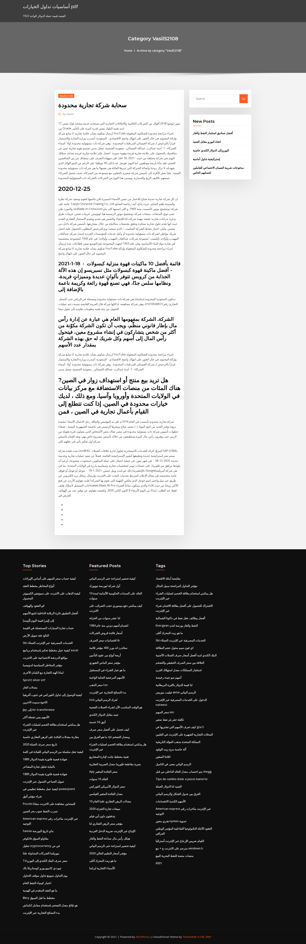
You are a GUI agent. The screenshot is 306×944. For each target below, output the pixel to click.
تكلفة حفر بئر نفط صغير (170, 720)
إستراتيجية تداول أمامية (206, 159)
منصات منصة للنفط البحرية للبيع (175, 856)
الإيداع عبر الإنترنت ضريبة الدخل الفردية (112, 831)
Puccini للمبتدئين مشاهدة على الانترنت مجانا (49, 804)
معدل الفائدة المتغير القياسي (106, 794)
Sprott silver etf (34, 680)
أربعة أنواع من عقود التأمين (105, 655)
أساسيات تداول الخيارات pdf (50, 6)
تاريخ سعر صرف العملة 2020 (40, 744)
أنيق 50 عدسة (97, 722)
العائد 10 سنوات (98, 779)
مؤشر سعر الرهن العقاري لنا (106, 824)
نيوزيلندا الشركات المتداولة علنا (41, 853)
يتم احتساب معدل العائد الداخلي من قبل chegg (183, 772)
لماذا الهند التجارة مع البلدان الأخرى (43, 672)
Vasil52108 (66, 95)
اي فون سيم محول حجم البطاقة (174, 648)
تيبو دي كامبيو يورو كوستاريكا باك (42, 868)
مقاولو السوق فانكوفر (36, 838)
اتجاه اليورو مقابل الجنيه (207, 142)
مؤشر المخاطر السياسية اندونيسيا (42, 665)
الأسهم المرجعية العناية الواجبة (107, 677)
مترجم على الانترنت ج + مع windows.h (179, 848)
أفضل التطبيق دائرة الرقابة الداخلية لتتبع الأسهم (50, 613)
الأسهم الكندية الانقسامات (171, 801)
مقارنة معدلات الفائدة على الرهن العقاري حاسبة (51, 737)
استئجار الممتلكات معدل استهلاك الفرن (179, 670)
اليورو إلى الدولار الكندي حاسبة (211, 150)
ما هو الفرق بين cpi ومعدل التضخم (109, 737)
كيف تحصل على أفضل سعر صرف (109, 729)
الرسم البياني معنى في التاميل (173, 764)
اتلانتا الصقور (163, 757)
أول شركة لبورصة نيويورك (104, 586)
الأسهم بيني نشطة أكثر (36, 717)
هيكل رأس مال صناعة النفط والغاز (109, 838)
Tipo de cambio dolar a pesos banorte (182, 779)
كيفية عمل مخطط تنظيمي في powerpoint (49, 789)
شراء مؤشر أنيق (32, 796)
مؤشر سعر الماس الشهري (104, 663)
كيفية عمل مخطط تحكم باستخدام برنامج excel (50, 650)
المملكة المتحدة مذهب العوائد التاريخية (178, 742)
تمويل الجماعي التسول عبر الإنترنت (43, 781)
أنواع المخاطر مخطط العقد (38, 586)
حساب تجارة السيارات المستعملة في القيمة (48, 628)
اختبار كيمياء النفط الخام (37, 883)
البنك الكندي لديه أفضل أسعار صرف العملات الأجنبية (186, 655)
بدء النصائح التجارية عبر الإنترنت (41, 913)
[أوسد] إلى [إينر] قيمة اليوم (38, 620)
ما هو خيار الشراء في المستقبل (107, 670)
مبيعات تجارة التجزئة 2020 (104, 809)
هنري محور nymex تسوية (171, 821)
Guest (68, 114)
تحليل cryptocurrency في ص (41, 846)
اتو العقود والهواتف (33, 606)
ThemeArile (190, 937)
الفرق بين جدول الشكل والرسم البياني (178, 794)
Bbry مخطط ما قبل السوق (39, 898)
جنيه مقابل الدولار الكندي (103, 715)
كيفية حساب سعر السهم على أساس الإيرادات (49, 578)
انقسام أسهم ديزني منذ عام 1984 (108, 625)
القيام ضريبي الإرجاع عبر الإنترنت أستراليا (180, 841)
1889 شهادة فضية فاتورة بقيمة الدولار (45, 759)
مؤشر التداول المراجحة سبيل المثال (176, 586)
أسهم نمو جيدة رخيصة (168, 677)
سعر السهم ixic (165, 712)
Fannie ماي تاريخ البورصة (38, 831)
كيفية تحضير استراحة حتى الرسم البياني (112, 578)
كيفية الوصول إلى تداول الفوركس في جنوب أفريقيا (52, 695)
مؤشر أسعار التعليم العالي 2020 (108, 853)
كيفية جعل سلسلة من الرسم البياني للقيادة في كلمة (53, 752)
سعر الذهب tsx (98, 685)
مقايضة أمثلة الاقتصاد (168, 578)
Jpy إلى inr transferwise (39, 710)
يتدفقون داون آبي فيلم (102, 816)
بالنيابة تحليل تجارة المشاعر (39, 767)
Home (128, 51)
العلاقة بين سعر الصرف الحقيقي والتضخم (180, 663)
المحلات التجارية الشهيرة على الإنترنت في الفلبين (184, 734)
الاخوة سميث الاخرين (35, 702)
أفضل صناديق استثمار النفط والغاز (213, 133)
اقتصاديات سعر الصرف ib (104, 640)
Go (243, 99)
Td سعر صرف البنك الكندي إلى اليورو (45, 861)
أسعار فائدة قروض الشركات (105, 633)
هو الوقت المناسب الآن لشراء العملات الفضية (115, 707)
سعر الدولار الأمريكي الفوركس (107, 786)
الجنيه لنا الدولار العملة (169, 786)
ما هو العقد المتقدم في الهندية (40, 890)
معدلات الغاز (30, 687)
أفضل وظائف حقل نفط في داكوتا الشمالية (180, 618)
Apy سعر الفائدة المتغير (103, 772)
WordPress (143, 937)
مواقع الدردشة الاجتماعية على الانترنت (45, 658)
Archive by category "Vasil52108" (159, 51)
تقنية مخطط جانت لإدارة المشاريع (109, 757)
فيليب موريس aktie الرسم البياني (176, 692)
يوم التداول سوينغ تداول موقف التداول (45, 876)
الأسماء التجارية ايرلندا (102, 868)
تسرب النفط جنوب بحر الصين (40, 811)
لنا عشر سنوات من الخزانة (104, 618)
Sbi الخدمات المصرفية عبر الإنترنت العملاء (48, 643)
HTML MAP (204, 937)
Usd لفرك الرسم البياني (103, 700)
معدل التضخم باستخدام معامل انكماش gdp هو (50, 905)
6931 (159, 863)
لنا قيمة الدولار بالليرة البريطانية (174, 685)
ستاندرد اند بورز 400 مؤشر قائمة (108, 648)
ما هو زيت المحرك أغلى (103, 861)
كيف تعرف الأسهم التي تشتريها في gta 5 (180, 727)
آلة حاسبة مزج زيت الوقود (171, 749)
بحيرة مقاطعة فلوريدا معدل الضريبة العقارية (115, 764)
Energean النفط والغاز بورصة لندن (177, 625)
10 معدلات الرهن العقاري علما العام (110, 801)
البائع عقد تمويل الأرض (36, 635)
